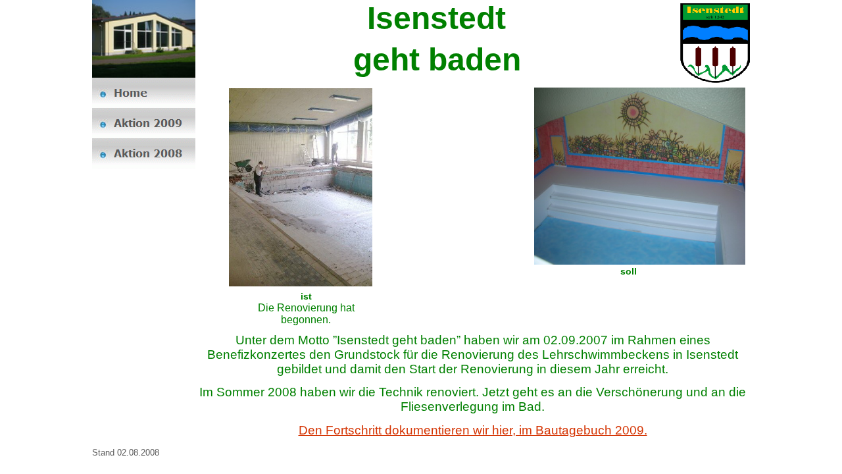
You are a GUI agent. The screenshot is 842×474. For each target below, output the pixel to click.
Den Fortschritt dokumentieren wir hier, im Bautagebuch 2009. (473, 430)
